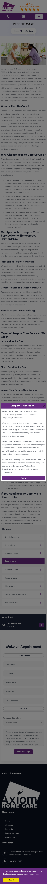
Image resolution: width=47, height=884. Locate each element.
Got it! (23, 478)
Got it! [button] (11, 880)
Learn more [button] (34, 874)
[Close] (44, 405)
